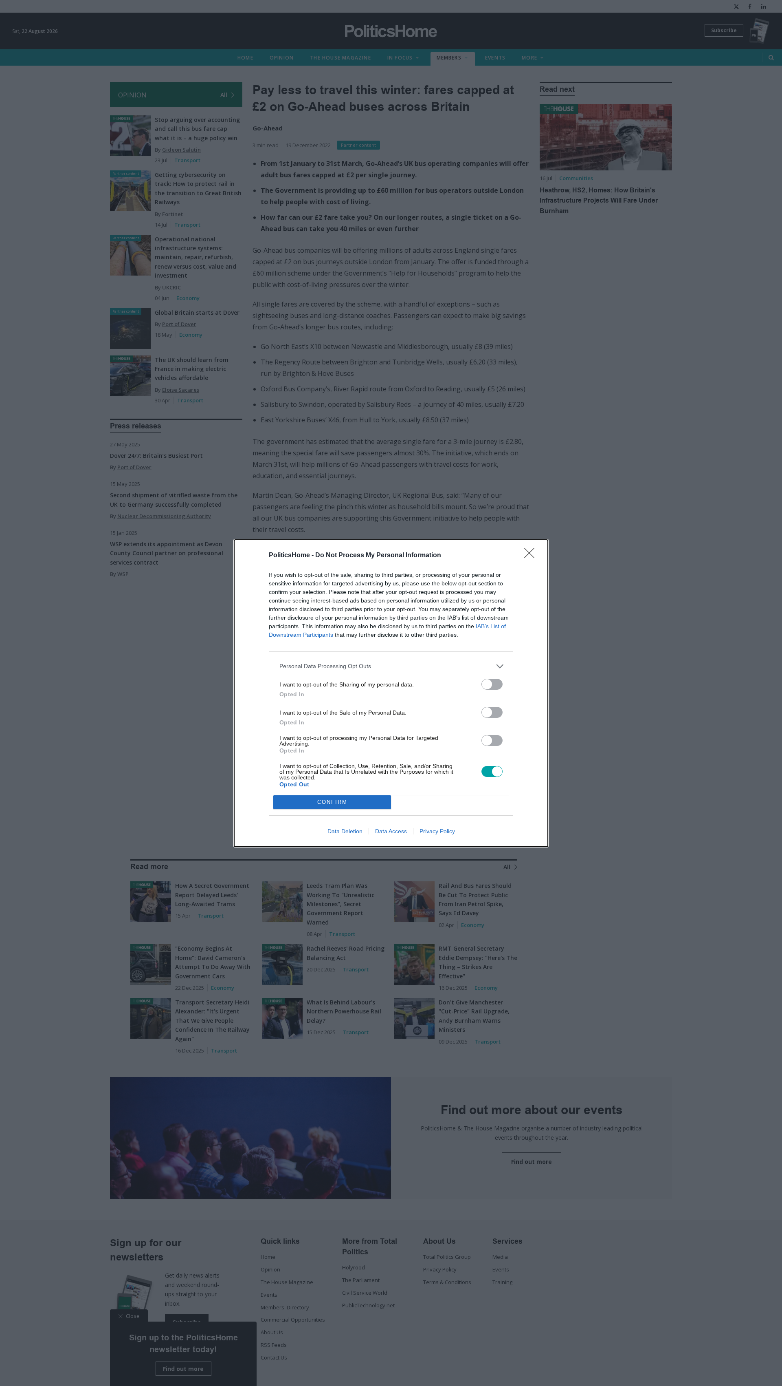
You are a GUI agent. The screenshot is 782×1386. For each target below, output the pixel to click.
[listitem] (391, 666)
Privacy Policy (437, 831)
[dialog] (391, 693)
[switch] (492, 684)
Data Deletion (344, 831)
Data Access (391, 831)
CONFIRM (332, 802)
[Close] (532, 555)
